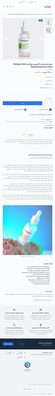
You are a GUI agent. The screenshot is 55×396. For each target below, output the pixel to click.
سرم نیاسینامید (22, 121)
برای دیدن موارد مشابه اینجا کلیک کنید (42, 300)
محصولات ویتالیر (11, 121)
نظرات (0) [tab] (24, 134)
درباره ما (37, 393)
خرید (22, 103)
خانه (51, 14)
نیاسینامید (47, 123)
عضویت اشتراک (8, 344)
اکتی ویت (42, 121)
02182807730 (31, 2)
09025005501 (20, 2)
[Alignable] (24, 389)
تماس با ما (33, 393)
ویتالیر (42, 123)
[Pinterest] (47, 127)
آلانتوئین (47, 121)
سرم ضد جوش (29, 121)
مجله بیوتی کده (43, 393)
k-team (35, 384)
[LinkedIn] (45, 127)
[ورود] (10, 6)
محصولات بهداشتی (42, 14)
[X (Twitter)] (49, 127)
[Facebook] (51, 127)
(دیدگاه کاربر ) (49, 69)
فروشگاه (48, 14)
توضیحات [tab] (30, 134)
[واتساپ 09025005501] (25, 2)
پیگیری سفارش (49, 393)
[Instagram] (26, 389)
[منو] (4, 6)
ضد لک (17, 121)
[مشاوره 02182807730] (36, 2)
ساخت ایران (35, 121)
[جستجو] (13, 6)
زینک (39, 121)
